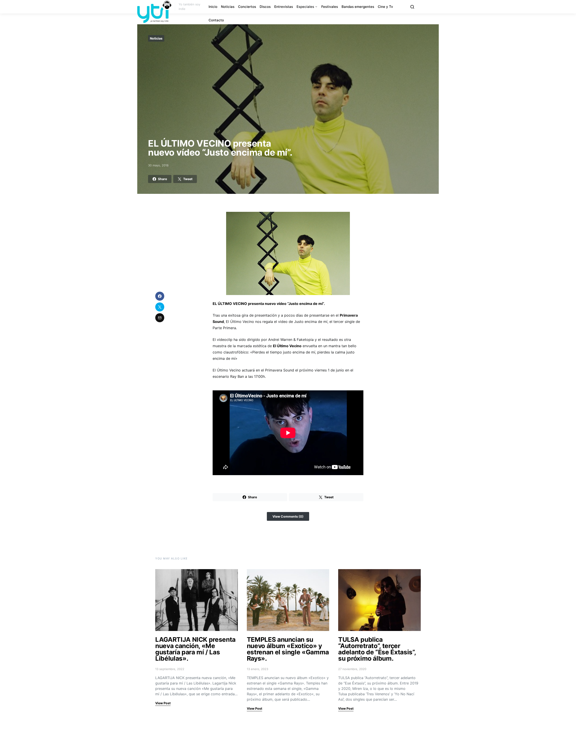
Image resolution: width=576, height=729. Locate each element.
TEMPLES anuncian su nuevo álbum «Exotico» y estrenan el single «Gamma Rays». (288, 649)
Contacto (216, 20)
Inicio (213, 6)
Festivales (329, 6)
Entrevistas (283, 6)
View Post (163, 703)
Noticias (227, 6)
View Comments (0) (288, 516)
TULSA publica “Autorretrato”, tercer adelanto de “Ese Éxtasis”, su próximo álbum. (377, 649)
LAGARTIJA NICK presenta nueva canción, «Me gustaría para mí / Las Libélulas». (195, 649)
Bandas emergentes (358, 6)
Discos (265, 6)
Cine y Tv (385, 6)
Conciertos (247, 6)
